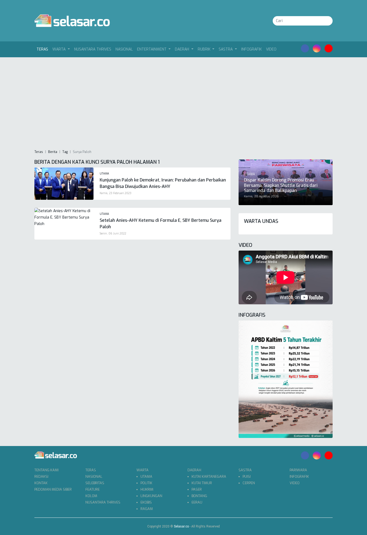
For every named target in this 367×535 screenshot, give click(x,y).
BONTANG (199, 496)
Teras (43, 49)
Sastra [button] (226, 49)
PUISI (247, 476)
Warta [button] (59, 49)
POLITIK (146, 483)
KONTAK (41, 483)
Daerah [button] (182, 49)
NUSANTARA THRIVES (92, 49)
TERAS (90, 470)
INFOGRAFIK (251, 49)
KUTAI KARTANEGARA (209, 476)
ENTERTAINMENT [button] (152, 49)
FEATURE (92, 489)
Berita (52, 152)
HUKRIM (147, 489)
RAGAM (147, 509)
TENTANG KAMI (46, 470)
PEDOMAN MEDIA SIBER (53, 489)
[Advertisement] (183, 103)
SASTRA (245, 470)
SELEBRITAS (94, 483)
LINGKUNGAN (151, 496)
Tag (65, 152)
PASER (197, 489)
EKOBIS (146, 502)
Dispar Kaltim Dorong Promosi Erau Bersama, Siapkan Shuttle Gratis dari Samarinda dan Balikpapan (281, 185)
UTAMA (146, 476)
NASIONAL (124, 49)
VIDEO (271, 49)
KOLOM (91, 496)
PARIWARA (298, 470)
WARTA (142, 470)
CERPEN (249, 483)
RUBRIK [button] (204, 49)
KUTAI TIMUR (202, 483)
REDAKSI (41, 476)
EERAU (197, 502)
